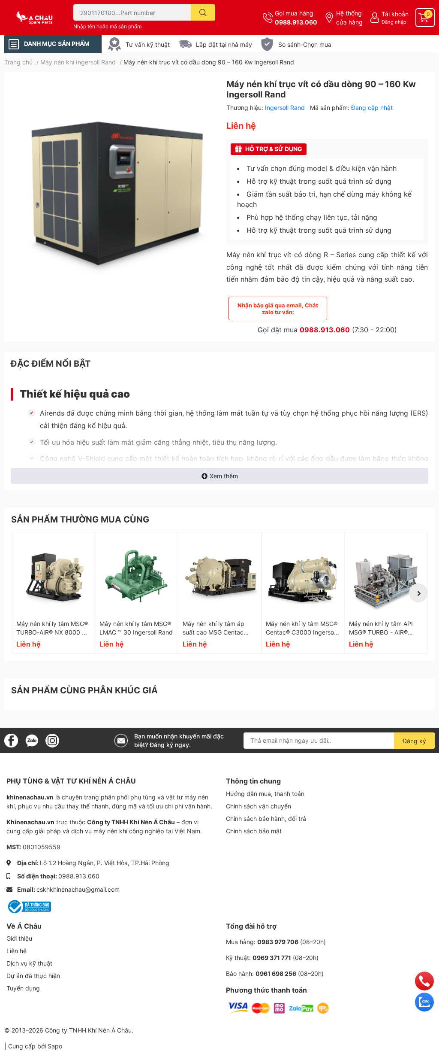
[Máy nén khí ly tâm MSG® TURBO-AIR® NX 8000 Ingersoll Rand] (53, 574)
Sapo (55, 1046)
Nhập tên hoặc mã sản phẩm (107, 26)
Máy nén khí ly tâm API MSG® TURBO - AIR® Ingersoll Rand (381, 632)
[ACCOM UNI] (36, 17)
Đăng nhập (394, 22)
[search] (203, 12)
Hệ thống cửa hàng (349, 17)
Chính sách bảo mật (254, 831)
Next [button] (418, 592)
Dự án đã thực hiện (33, 975)
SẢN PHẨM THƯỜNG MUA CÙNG (80, 519)
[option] (112, 182)
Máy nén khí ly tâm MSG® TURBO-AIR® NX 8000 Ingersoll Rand (52, 632)
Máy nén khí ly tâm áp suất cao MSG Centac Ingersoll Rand (213, 632)
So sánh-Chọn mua (304, 44)
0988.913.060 (296, 22)
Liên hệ (16, 950)
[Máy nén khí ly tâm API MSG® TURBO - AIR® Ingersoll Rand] (386, 574)
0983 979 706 (277, 941)
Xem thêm (224, 476)
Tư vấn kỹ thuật (148, 44)
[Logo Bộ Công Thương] (28, 905)
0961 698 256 (276, 973)
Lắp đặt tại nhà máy (224, 44)
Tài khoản (395, 14)
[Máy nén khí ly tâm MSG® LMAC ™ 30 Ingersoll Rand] (136, 574)
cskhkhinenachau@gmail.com (78, 889)
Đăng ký (414, 740)
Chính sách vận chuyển (258, 806)
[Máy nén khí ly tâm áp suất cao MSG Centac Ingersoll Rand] (220, 574)
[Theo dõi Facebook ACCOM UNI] (11, 739)
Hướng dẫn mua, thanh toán (265, 793)
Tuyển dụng (23, 988)
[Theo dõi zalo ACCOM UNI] (32, 739)
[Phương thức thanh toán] (278, 1007)
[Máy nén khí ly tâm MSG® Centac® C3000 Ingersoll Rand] (303, 574)
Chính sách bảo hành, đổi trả (266, 818)
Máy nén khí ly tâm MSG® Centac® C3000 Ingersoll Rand (301, 632)
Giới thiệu (19, 938)
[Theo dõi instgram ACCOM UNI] (52, 739)
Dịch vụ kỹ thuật (29, 963)
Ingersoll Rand (286, 107)
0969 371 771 (272, 957)
